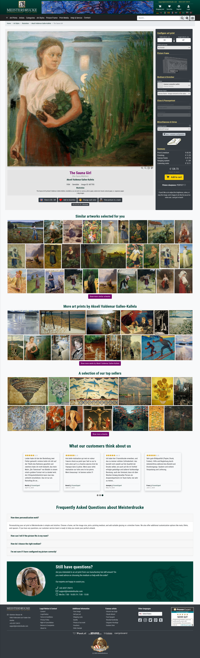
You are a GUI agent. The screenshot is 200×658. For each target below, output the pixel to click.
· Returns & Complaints (47, 625)
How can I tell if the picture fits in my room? (29, 535)
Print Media (64, 18)
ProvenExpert (33, 486)
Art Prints (13, 18)
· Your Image (77, 611)
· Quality (75, 620)
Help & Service (76, 18)
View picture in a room (112, 200)
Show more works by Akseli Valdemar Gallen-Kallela (100, 363)
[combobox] (174, 47)
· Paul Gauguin (110, 617)
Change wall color (89, 200)
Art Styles (40, 18)
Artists (21, 18)
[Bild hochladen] (192, 18)
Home (9, 23)
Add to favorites (68, 200)
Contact (87, 18)
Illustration (25, 23)
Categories (30, 18)
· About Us (43, 628)
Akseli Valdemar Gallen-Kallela (41, 23)
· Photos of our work (79, 623)
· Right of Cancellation (47, 623)
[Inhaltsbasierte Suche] (187, 18)
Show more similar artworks (100, 296)
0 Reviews (85, 204)
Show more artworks (100, 434)
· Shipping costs (78, 617)
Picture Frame (52, 18)
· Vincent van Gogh (111, 611)
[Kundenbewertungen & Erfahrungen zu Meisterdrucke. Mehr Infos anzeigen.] (182, 617)
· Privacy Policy (44, 620)
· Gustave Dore (110, 625)
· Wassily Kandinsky (111, 620)
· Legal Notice (44, 614)
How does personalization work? (25, 517)
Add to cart (175, 177)
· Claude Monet (110, 614)
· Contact (42, 611)
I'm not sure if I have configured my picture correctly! (33, 551)
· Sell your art (77, 614)
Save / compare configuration (174, 134)
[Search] (182, 18)
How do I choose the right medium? (26, 543)
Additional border (162, 45)
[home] (7, 18)
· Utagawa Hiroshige (111, 623)
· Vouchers (76, 625)
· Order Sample (77, 628)
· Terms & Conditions (46, 617)
